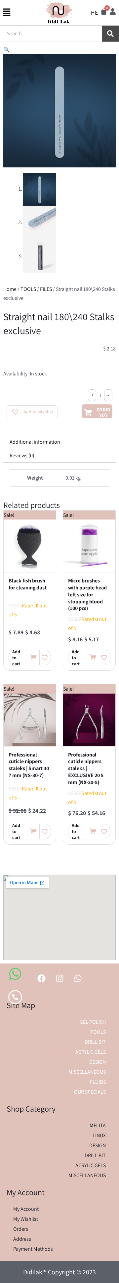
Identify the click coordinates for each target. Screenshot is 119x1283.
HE (94, 12)
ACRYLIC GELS (90, 1051)
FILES (46, 289)
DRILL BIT (95, 1041)
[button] (6, 49)
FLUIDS (98, 1081)
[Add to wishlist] (45, 657)
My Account (26, 1208)
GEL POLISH (93, 1021)
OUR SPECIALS (90, 1091)
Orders (20, 1228)
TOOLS (28, 289)
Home (10, 289)
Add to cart (16, 657)
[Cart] (103, 11)
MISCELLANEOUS (87, 1071)
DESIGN (97, 1061)
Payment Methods (33, 1248)
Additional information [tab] (35, 441)
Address (22, 1238)
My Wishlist (25, 1218)
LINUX (99, 1135)
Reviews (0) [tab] (22, 455)
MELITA (98, 1125)
